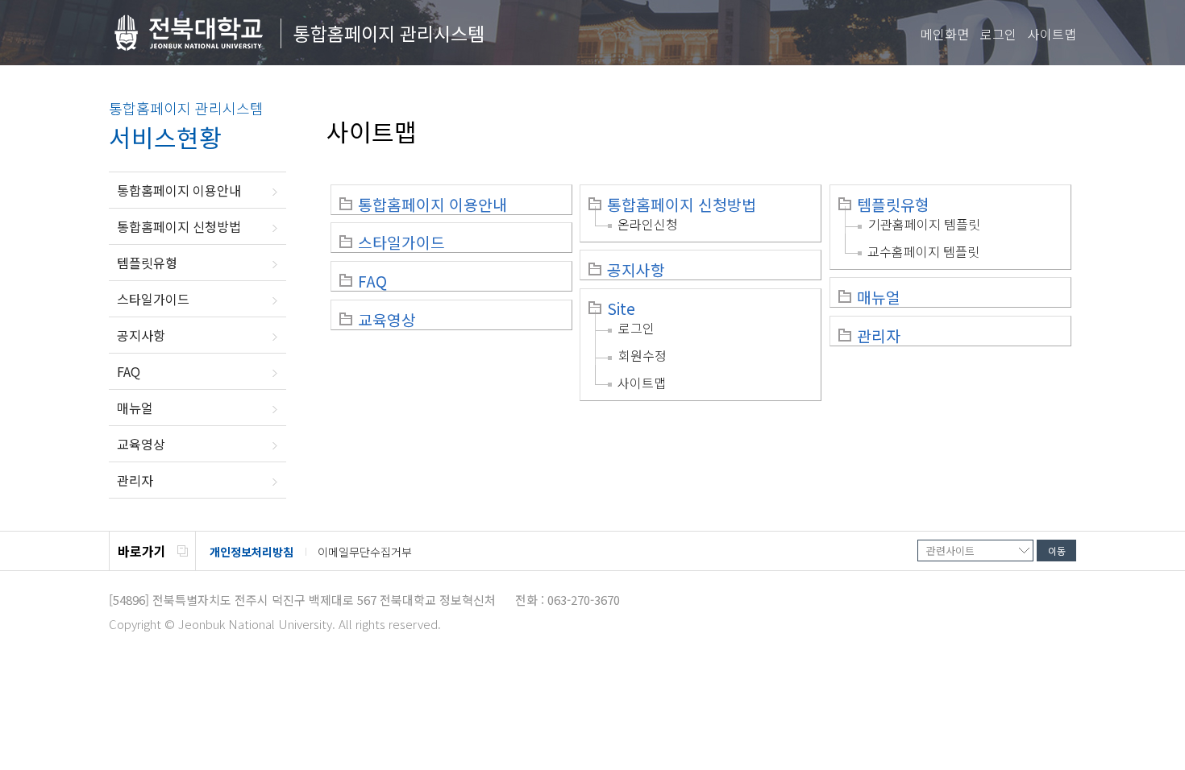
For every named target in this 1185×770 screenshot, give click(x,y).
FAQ (128, 371)
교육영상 (141, 443)
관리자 (135, 480)
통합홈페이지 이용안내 (179, 190)
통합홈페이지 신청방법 (179, 226)
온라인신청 (647, 224)
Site (621, 308)
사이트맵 (1052, 33)
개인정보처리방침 (251, 552)
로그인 (998, 33)
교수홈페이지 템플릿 (923, 251)
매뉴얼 (135, 407)
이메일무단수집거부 (365, 552)
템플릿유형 (147, 262)
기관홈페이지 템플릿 (924, 224)
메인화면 (945, 33)
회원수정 (642, 355)
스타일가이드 (153, 298)
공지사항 (141, 335)
